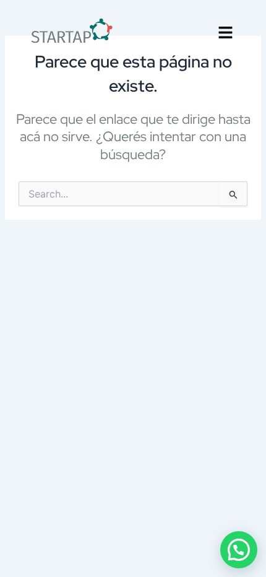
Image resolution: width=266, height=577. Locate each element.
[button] (225, 34)
